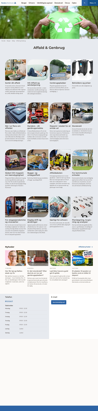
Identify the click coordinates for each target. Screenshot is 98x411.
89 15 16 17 (9, 301)
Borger (24, 3)
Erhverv (32, 3)
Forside (3, 40)
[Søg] (85, 3)
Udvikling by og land (44, 3)
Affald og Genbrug (21, 40)
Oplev (74, 3)
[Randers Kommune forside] (9, 3)
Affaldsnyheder (85, 247)
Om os (67, 3)
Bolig (13, 40)
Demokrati (59, 3)
